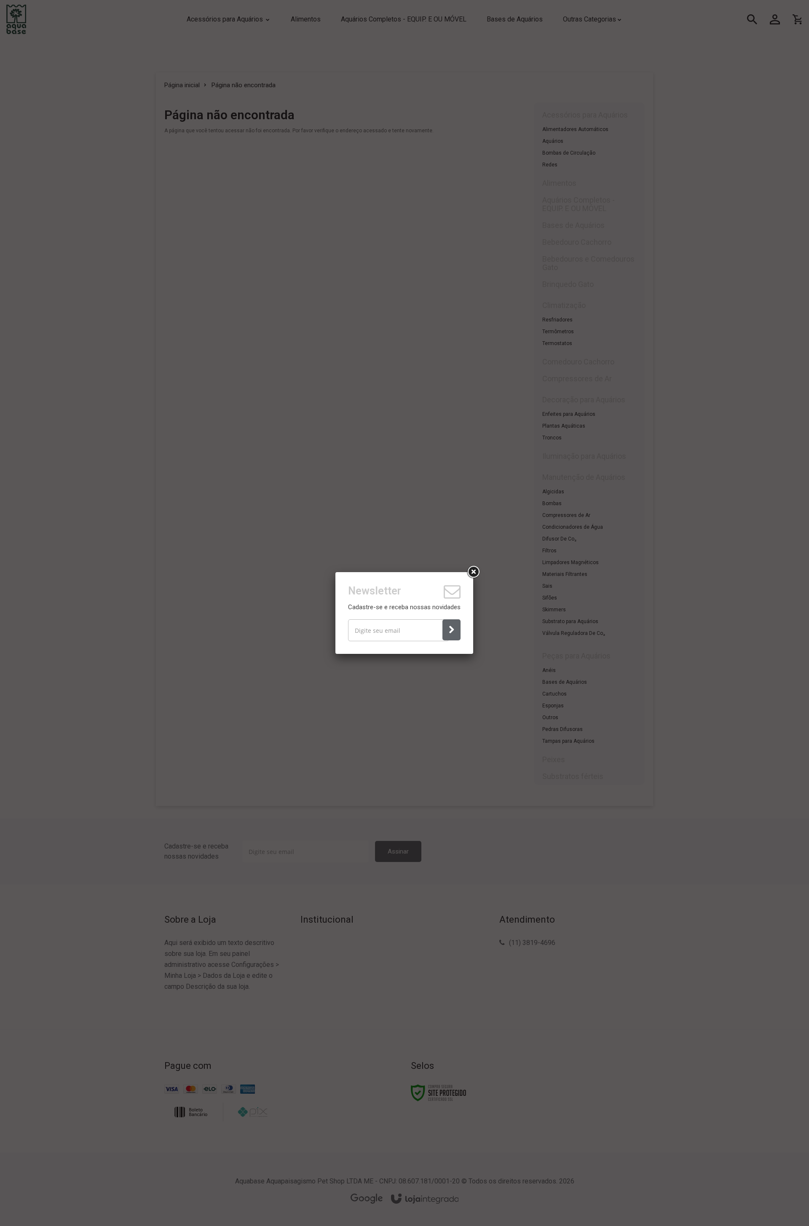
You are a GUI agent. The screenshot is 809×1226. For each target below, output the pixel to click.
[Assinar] (451, 629)
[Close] (473, 572)
